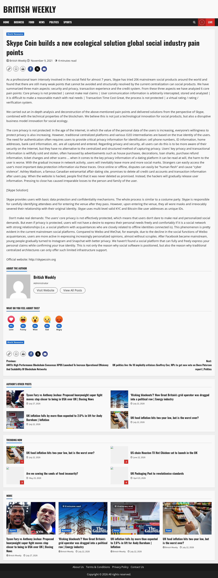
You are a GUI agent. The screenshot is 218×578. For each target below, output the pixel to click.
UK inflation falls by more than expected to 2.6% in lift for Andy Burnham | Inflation (15, 420)
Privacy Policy (120, 567)
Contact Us (137, 567)
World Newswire (15, 34)
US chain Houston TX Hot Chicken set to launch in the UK (119, 455)
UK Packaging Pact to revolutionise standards (119, 475)
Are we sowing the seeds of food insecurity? (15, 475)
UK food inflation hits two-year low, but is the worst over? (119, 420)
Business (19, 22)
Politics (54, 22)
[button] (194, 22)
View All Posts (72, 290)
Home (6, 22)
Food (31, 22)
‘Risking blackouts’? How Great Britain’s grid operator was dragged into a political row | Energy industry (119, 399)
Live (210, 22)
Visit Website (45, 290)
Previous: (57, 365)
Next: (162, 365)
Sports (68, 22)
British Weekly (29, 9)
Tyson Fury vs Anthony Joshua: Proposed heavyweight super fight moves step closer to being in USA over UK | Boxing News (15, 399)
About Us (78, 567)
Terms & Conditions (98, 567)
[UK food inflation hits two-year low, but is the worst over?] (187, 518)
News (42, 22)
